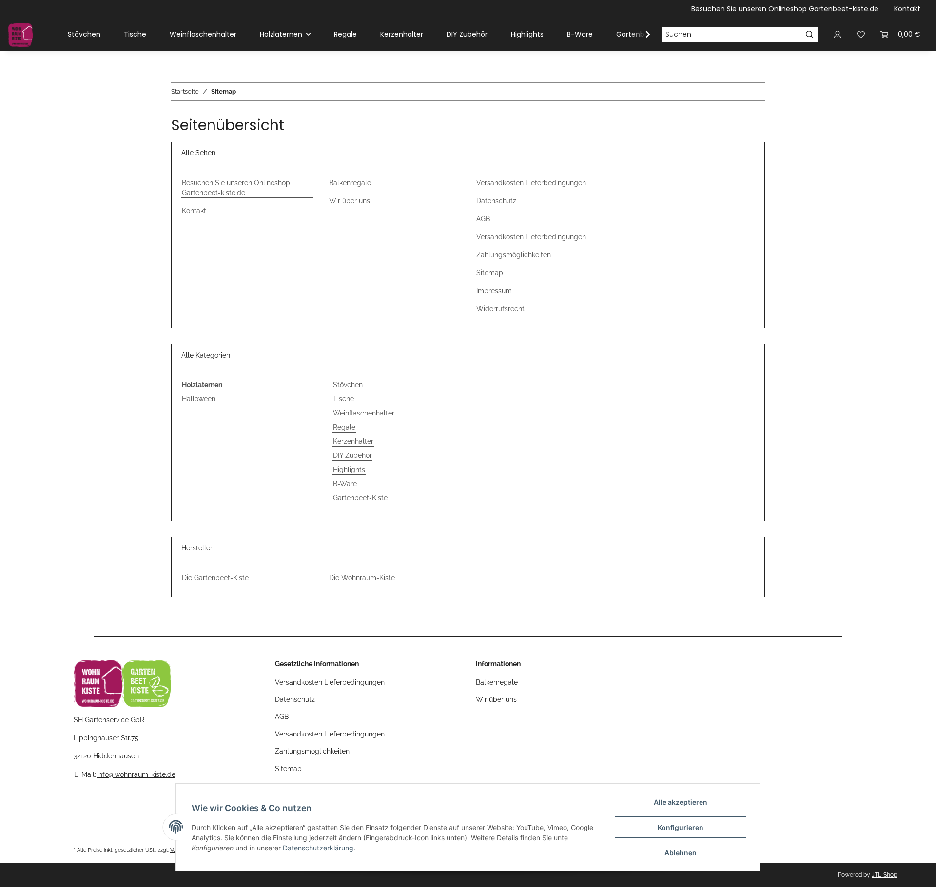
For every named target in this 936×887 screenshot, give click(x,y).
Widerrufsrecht (500, 309)
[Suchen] (810, 34)
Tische (343, 399)
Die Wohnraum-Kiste (362, 578)
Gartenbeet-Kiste (360, 498)
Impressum (494, 291)
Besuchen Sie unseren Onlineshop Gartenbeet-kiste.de (784, 9)
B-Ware (345, 484)
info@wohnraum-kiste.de (136, 774)
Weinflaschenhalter (363, 413)
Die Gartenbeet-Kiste (215, 578)
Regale (344, 427)
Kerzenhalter (353, 441)
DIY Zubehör (352, 455)
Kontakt (907, 9)
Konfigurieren (680, 827)
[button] (837, 34)
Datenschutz (496, 201)
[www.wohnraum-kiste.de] (20, 34)
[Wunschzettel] (861, 34)
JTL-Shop (884, 874)
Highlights (349, 469)
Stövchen (348, 385)
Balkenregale (350, 183)
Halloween (198, 399)
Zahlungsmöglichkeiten (513, 255)
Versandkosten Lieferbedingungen (531, 183)
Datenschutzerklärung (318, 848)
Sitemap (489, 273)
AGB (483, 219)
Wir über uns (349, 201)
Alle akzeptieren (680, 802)
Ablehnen (680, 853)
